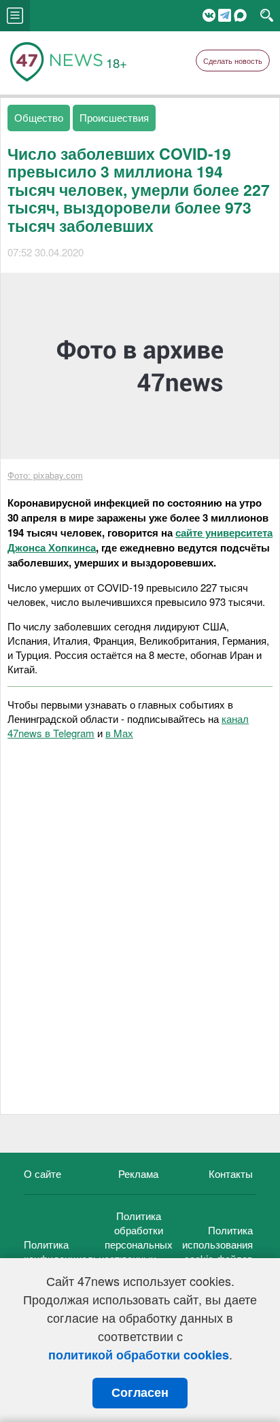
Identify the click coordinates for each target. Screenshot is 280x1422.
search (266, 15)
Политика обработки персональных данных (139, 1237)
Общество (38, 117)
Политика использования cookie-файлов (217, 1244)
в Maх (119, 733)
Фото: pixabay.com (45, 475)
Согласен (140, 1393)
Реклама (138, 1173)
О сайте (42, 1173)
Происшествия (114, 117)
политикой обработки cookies (138, 1355)
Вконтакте (209, 15)
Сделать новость (232, 60)
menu (15, 15)
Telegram (224, 15)
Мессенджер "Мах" (240, 15)
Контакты (231, 1173)
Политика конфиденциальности (74, 1251)
